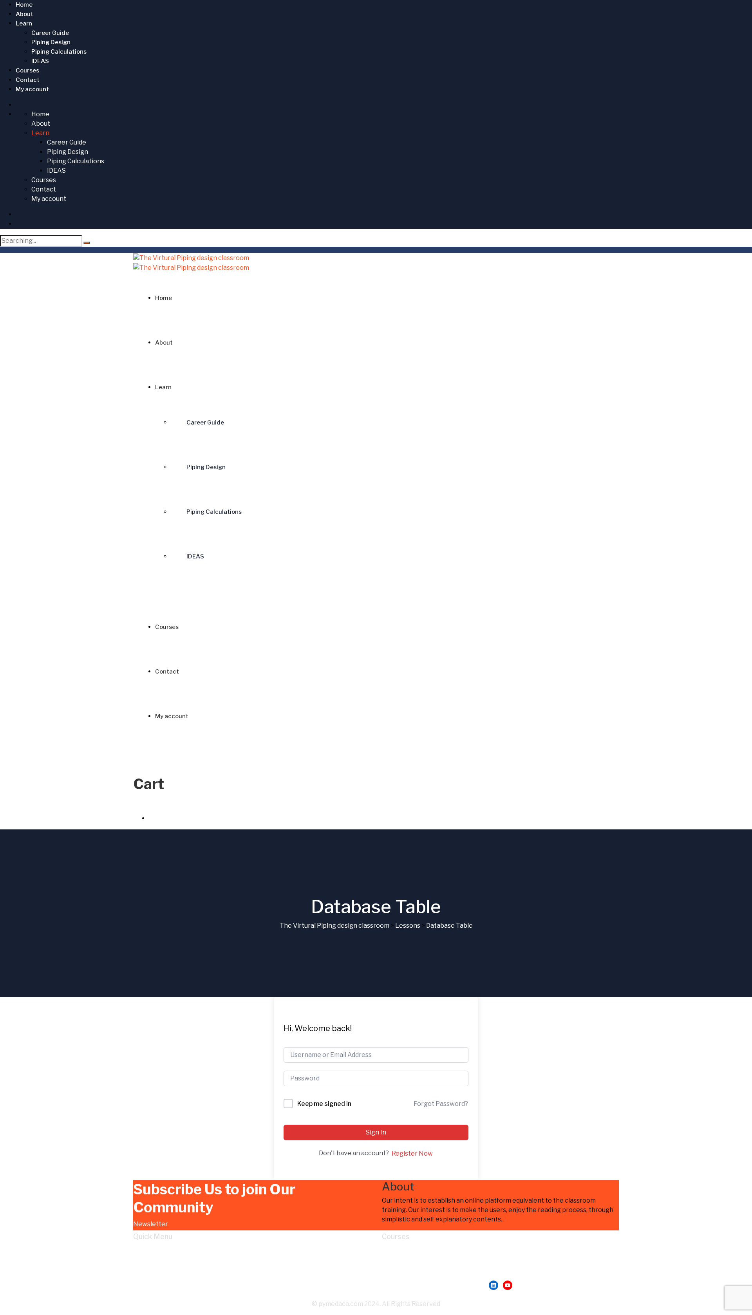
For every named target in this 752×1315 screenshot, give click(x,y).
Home (24, 4)
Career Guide (50, 32)
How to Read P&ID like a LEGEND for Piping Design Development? (495, 1250)
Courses (27, 70)
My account (32, 89)
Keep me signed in (324, 1103)
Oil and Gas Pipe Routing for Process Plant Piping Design (481, 1269)
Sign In (376, 1132)
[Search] (86, 243)
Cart (155, 1278)
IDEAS (40, 61)
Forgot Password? (441, 1103)
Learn (24, 23)
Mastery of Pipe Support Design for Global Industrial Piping (485, 1260)
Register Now (412, 1153)
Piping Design (50, 42)
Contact (28, 79)
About (24, 14)
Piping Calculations (59, 51)
